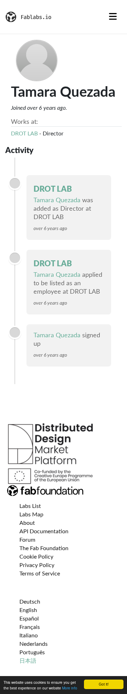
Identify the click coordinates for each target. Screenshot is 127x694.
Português (32, 652)
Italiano (28, 635)
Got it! (104, 684)
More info (69, 687)
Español (29, 619)
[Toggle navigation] (112, 17)
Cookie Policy (36, 557)
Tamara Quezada (57, 200)
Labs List (30, 506)
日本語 (27, 661)
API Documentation (43, 531)
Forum (27, 540)
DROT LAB (24, 133)
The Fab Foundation (43, 548)
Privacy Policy (36, 565)
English (28, 610)
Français (29, 627)
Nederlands (33, 644)
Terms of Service (39, 574)
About (27, 523)
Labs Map (31, 514)
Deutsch (29, 602)
